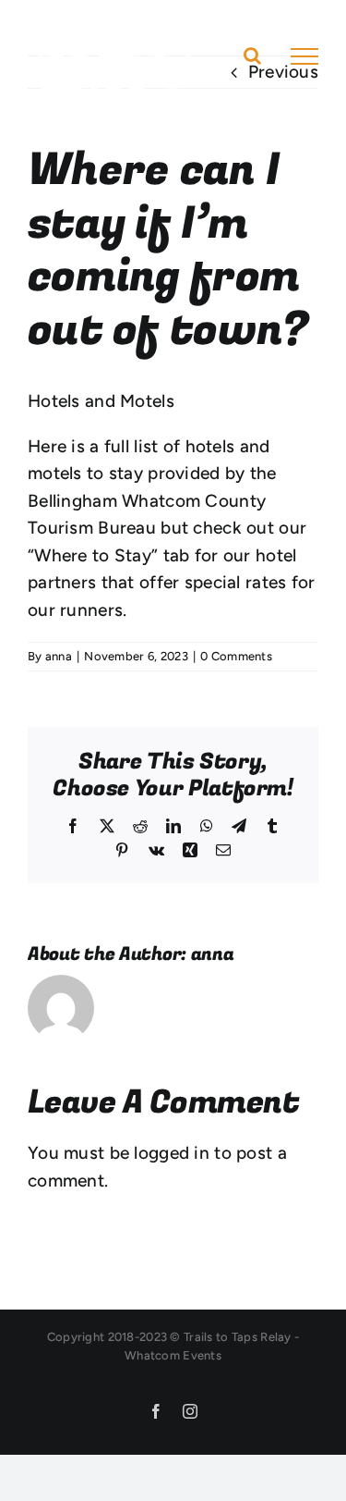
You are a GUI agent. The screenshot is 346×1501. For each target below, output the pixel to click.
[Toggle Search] (252, 55)
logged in (171, 1152)
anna (58, 656)
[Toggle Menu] (304, 56)
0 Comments (236, 656)
